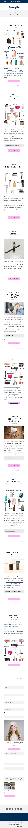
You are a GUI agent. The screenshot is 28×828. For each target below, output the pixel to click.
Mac (8, 261)
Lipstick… (14, 234)
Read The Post (14, 80)
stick (21, 70)
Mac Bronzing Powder (10, 445)
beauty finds (17, 629)
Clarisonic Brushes (14, 622)
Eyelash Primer (7, 68)
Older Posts (20, 678)
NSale (18, 612)
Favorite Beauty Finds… (14, 98)
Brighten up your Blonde (18, 73)
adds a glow (9, 73)
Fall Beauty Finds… (14, 167)
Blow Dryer (8, 626)
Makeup (14, 612)
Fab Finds (16, 550)
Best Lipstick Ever (15, 68)
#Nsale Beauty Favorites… (14, 616)
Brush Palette (7, 622)
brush (5, 72)
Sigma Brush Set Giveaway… (14, 420)
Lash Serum (8, 628)
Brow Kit (14, 626)
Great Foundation (11, 72)
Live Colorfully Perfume (17, 628)
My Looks (16, 292)
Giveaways (16, 416)
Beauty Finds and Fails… (14, 553)
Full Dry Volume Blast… (14, 296)
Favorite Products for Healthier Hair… (14, 483)
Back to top (20, 826)
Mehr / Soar (11, 265)
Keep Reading (14, 749)
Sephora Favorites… (14, 25)
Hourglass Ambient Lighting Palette (12, 387)
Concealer (10, 70)
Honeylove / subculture (18, 266)
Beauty (14, 22)
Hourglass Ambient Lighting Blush (13, 441)
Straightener (10, 624)
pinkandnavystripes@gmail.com (13, 824)
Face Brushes (15, 394)
